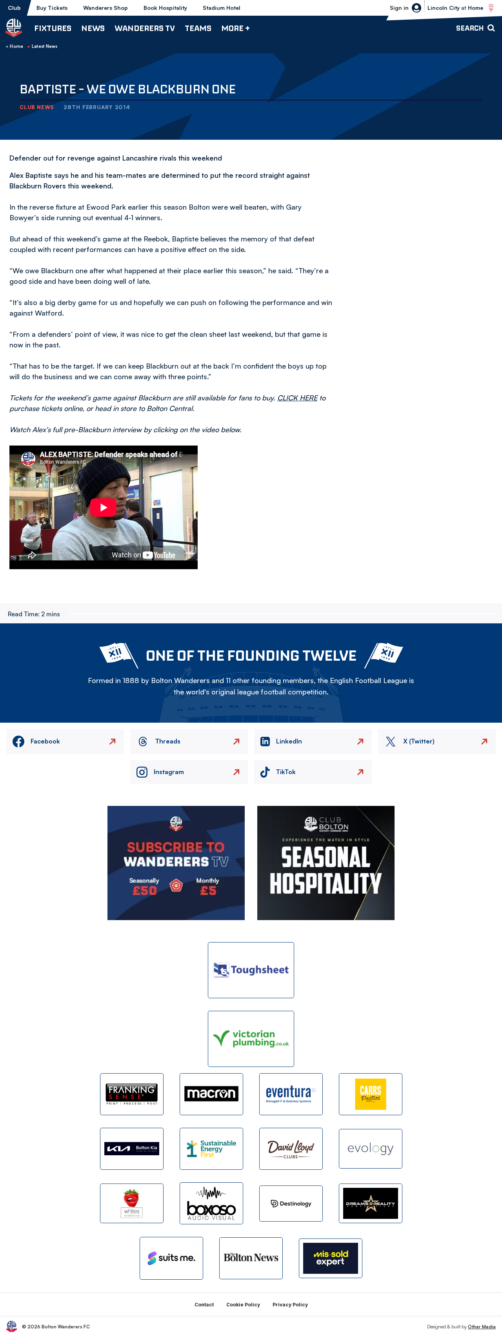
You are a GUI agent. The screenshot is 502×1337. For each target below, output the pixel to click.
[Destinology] (291, 1203)
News (93, 28)
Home (16, 46)
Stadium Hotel (221, 7)
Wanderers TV (145, 28)
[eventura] (291, 1094)
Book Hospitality (165, 7)
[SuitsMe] (171, 1258)
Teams (198, 28)
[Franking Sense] (132, 1094)
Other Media (482, 1327)
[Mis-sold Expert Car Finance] (330, 1258)
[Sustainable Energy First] (211, 1149)
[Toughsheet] (251, 970)
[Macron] (211, 1094)
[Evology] (370, 1149)
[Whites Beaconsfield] (132, 1203)
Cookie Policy (243, 1305)
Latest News (45, 46)
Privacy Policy (290, 1305)
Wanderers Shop (105, 7)
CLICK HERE (297, 397)
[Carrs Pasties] (370, 1094)
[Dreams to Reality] (370, 1203)
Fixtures (52, 28)
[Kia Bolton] (132, 1149)
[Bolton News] (251, 1258)
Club (14, 7)
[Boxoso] (211, 1203)
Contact (204, 1305)
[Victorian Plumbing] (251, 1039)
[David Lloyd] (291, 1149)
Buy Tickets (51, 7)
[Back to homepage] (14, 28)
